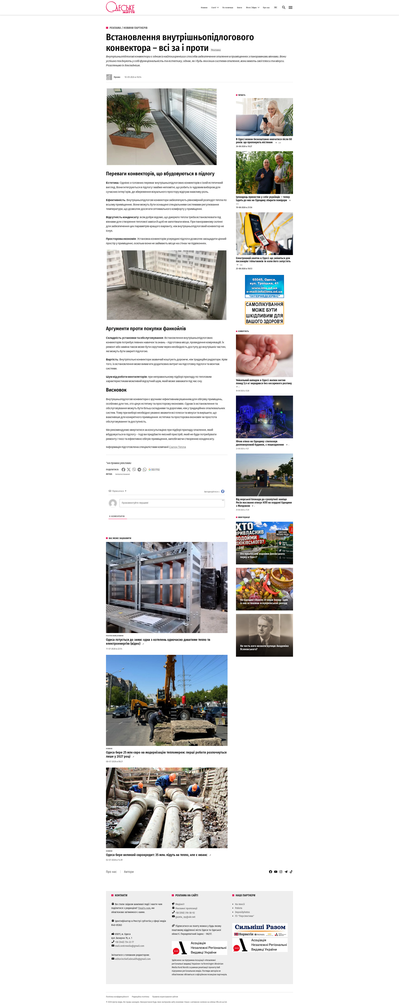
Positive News (111, 636)
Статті (213, 7)
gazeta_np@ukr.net (185, 916)
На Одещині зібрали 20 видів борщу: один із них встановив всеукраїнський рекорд (264, 601)
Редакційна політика (140, 996)
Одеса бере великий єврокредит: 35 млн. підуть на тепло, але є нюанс (156, 855)
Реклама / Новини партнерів (128, 28)
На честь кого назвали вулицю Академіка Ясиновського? (264, 647)
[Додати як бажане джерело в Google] (154, 469)
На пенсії (240, 904)
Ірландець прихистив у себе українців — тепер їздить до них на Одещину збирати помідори (263, 198)
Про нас (266, 7)
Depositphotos (242, 912)
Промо (117, 77)
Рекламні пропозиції (186, 908)
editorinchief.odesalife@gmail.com (133, 958)
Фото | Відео (251, 7)
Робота (238, 908)
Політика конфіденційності (117, 996)
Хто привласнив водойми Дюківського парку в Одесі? (262, 555)
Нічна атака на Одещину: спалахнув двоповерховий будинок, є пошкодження (260, 443)
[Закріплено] (290, 7)
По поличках (227, 7)
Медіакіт (180, 904)
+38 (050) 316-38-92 (185, 912)
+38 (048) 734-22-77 (124, 942)
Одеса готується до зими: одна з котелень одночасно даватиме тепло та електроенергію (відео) (158, 642)
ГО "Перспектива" (244, 916)
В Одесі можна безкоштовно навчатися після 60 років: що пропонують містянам (264, 141)
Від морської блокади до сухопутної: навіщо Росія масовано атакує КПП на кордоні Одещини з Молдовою (264, 502)
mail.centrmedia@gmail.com (129, 945)
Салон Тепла (177, 447)
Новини (204, 7)
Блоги (239, 7)
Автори (129, 872)
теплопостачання (122, 474)
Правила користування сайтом (165, 996)
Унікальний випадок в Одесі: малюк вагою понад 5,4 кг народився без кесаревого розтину (264, 382)
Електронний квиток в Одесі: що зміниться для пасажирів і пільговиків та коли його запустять (263, 260)
